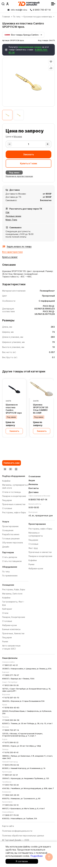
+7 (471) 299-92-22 (10, 742)
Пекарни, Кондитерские (13, 617)
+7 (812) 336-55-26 (10, 685)
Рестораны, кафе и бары (40, 528)
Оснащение (7, 530)
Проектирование (10, 526)
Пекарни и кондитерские (40, 556)
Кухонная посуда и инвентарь (38, 16)
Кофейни (6, 597)
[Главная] (29, 4)
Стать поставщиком (12, 561)
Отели (5, 613)
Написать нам (12, 462)
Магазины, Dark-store (12, 593)
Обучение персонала (12, 542)
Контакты (33, 488)
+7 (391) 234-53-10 (10, 805)
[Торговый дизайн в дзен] (16, 469)
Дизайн (5, 547)
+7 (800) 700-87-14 (10, 730)
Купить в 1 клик (28, 163)
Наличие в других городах (19, 176)
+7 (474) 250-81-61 (10, 752)
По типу (16, 16)
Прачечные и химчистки (40, 552)
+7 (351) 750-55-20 (10, 785)
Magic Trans (11, 220)
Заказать (28, 154)
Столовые (7, 621)
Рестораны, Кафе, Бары (13, 589)
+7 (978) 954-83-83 (10, 708)
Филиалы (33, 484)
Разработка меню (10, 534)
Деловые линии (13, 216)
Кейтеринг (7, 609)
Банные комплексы (11, 629)
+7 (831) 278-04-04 (10, 765)
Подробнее (36, 856)
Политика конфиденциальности (17, 831)
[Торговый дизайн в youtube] (10, 469)
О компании (34, 476)
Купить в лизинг (10, 257)
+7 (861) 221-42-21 (10, 665)
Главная (6, 16)
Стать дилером (9, 557)
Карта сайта (8, 826)
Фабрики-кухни (9, 625)
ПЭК (7, 212)
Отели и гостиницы (11, 492)
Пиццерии (7, 637)
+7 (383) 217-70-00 (10, 815)
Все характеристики (12, 252)
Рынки (5, 641)
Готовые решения (11, 538)
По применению (10, 575)
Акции (31, 480)
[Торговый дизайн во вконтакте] (5, 469)
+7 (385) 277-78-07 (10, 675)
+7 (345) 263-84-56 (10, 720)
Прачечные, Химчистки (13, 633)
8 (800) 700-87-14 (37, 499)
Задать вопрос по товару (19, 246)
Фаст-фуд (33, 548)
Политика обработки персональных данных (23, 835)
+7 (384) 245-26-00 (10, 795)
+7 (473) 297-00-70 (10, 698)
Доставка (33, 492)
